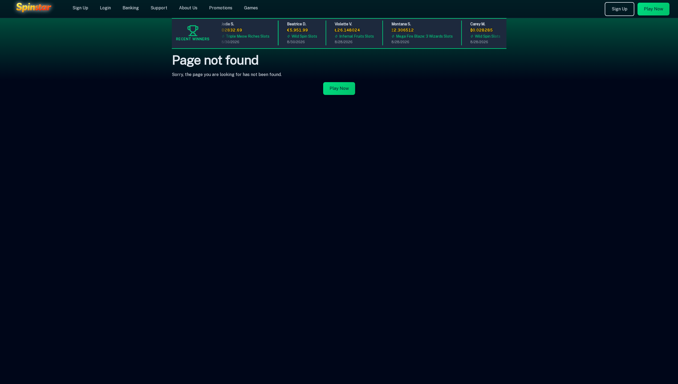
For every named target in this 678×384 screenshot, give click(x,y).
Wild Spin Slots (301, 36)
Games (251, 7)
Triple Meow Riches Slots (245, 36)
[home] (35, 14)
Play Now (653, 8)
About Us (188, 7)
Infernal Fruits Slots (353, 36)
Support (159, 7)
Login (105, 7)
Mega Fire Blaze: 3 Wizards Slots (421, 36)
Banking (131, 7)
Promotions (220, 7)
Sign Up (80, 7)
